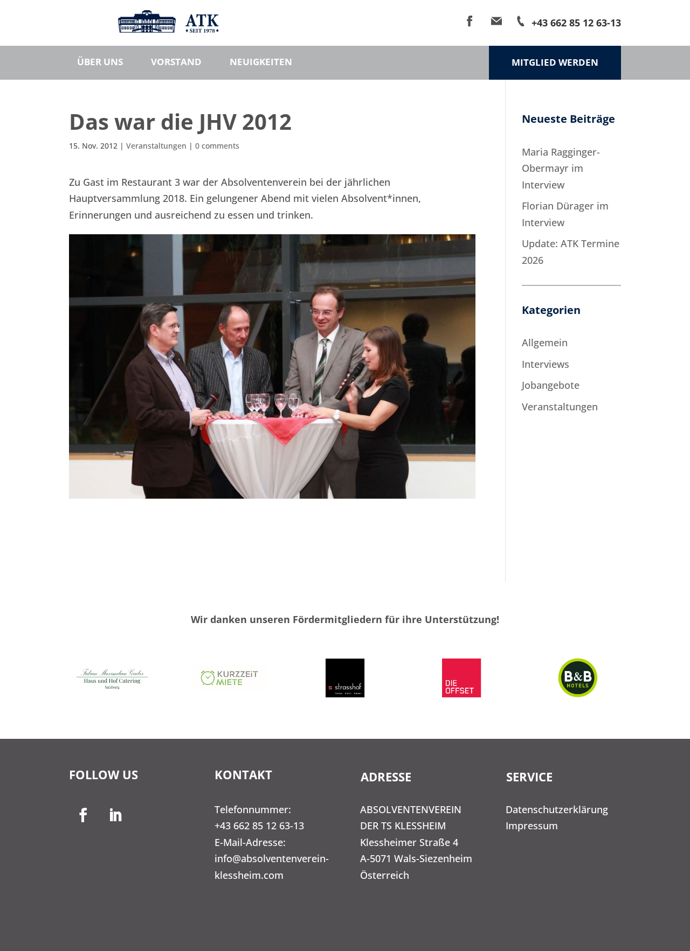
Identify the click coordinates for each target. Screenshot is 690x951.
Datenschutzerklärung (557, 809)
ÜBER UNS (100, 63)
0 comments (217, 146)
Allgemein (545, 342)
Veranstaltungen (156, 146)
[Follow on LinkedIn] (115, 815)
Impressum (532, 825)
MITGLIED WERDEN (555, 62)
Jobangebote (550, 385)
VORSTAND (176, 63)
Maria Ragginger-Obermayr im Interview (561, 168)
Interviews (545, 364)
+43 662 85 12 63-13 (259, 825)
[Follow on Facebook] (83, 815)
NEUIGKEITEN (261, 63)
